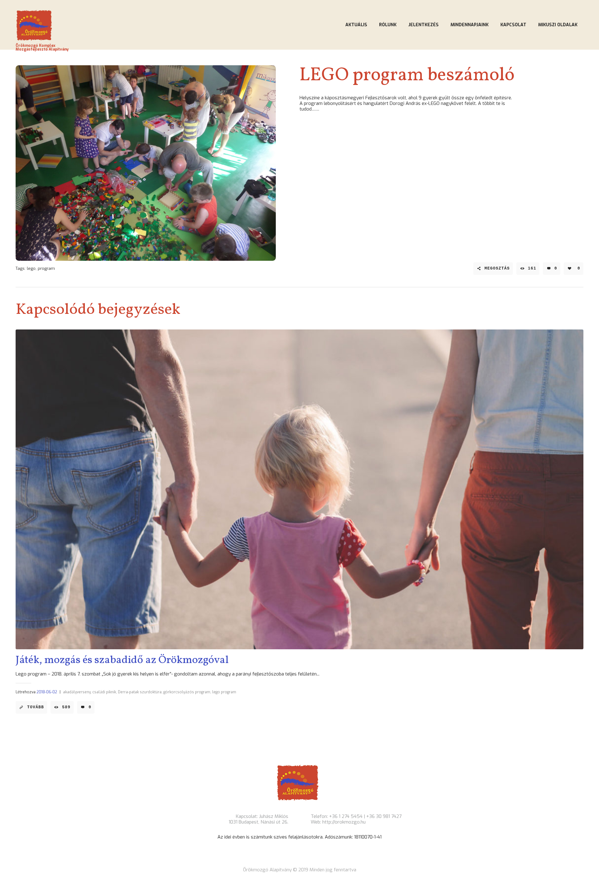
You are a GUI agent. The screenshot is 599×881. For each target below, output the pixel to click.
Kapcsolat (513, 25)
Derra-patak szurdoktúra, (140, 692)
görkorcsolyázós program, (187, 692)
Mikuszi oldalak (557, 25)
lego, (32, 268)
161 (532, 268)
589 (66, 707)
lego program (224, 692)
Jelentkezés (423, 25)
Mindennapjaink (469, 25)
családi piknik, (104, 692)
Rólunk (388, 25)
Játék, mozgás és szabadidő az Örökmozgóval (122, 660)
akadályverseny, (77, 692)
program (46, 268)
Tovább (35, 707)
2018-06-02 (47, 692)
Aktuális (356, 25)
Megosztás (497, 268)
